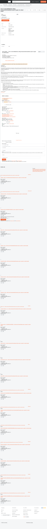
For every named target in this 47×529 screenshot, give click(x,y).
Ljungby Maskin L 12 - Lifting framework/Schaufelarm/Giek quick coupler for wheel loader (16, 308)
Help (1, 511)
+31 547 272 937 (11, 113)
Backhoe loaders (35, 171)
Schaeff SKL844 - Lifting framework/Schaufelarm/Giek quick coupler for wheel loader (15, 460)
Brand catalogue (14, 516)
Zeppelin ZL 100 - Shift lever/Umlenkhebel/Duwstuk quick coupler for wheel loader (15, 292)
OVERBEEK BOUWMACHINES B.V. (7, 98)
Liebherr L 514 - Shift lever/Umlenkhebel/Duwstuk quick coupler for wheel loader (14, 245)
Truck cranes (40, 169)
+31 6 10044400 (11, 120)
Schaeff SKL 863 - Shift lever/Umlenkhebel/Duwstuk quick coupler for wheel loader (15, 261)
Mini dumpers (44, 169)
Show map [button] (17, 133)
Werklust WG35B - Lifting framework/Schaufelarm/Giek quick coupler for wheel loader (15, 444)
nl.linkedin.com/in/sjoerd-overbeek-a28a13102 (8, 116)
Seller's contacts (3, 513)
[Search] (13, 1)
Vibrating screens (39, 170)
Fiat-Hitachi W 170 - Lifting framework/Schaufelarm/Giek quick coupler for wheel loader (16, 359)
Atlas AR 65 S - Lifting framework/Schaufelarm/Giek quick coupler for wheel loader (15, 343)
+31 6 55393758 (11, 110)
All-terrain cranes (35, 169)
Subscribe (3, 219)
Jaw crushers (43, 170)
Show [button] (8, 110)
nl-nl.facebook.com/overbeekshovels (7, 115)
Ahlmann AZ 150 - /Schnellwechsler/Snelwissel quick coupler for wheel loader (14, 193)
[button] (28, 10)
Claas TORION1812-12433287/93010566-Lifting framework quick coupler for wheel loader (16, 428)
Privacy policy (14, 511)
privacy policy (14, 160)
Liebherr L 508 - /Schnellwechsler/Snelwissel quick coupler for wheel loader (13, 177)
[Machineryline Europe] (4, 1)
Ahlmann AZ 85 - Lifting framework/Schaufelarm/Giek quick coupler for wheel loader (15, 276)
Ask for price (4, 17)
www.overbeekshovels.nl (5, 114)
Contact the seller (5, 20)
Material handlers (40, 171)
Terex (9, 23)
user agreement (19, 160)
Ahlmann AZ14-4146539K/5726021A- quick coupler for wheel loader (12, 209)
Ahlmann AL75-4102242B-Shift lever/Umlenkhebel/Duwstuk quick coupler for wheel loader (16, 393)
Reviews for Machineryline (16, 514)
